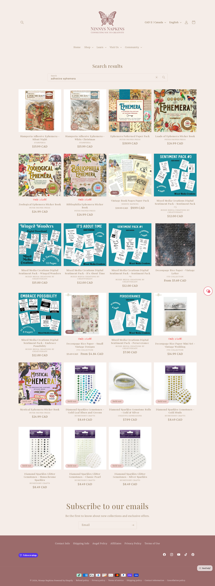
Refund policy (82, 580)
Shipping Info (81, 543)
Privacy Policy (133, 543)
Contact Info (62, 543)
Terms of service (116, 580)
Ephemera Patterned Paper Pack (130, 136)
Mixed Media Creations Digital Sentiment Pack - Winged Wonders (40, 272)
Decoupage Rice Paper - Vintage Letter (175, 272)
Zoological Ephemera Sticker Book (40, 204)
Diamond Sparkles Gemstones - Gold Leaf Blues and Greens (85, 411)
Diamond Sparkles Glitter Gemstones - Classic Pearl (85, 475)
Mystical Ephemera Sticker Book (39, 409)
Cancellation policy (176, 580)
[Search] (163, 77)
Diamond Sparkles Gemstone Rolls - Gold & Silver (130, 411)
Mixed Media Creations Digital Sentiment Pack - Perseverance (130, 341)
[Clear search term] (156, 77)
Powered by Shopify (63, 580)
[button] (22, 22)
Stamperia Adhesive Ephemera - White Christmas (85, 138)
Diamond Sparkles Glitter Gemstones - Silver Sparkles (130, 475)
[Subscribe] (132, 525)
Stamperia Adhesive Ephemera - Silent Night (39, 138)
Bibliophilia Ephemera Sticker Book (85, 206)
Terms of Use (152, 543)
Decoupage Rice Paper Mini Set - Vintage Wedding (175, 345)
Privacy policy (98, 580)
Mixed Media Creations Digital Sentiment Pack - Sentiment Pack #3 (175, 203)
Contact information (154, 580)
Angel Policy (99, 543)
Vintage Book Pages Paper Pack (130, 200)
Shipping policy (134, 580)
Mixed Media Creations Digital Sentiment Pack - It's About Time (85, 272)
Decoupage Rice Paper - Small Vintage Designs (85, 345)
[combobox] (107, 77)
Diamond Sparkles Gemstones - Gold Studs (175, 411)
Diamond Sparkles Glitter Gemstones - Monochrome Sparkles (40, 477)
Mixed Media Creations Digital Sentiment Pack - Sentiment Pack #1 (130, 273)
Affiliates (115, 543)
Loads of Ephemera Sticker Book (175, 136)
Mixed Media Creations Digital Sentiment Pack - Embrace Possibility (39, 342)
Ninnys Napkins (46, 580)
